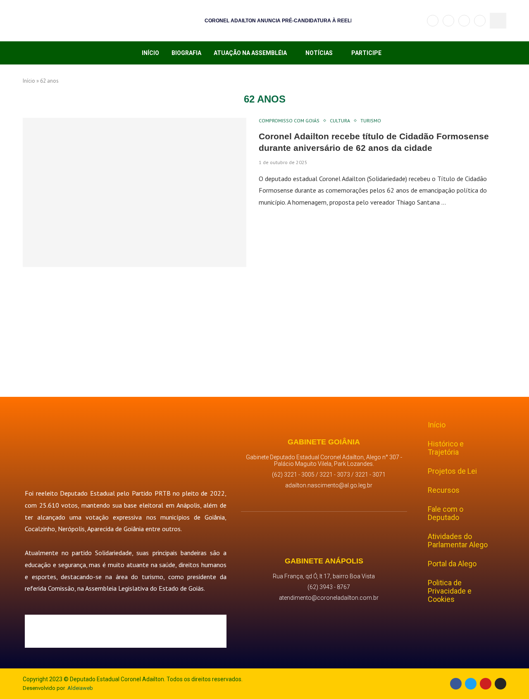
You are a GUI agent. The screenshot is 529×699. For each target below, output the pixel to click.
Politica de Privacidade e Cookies (450, 591)
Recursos (444, 490)
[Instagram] (464, 20)
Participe (366, 53)
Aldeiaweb (80, 688)
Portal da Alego (452, 563)
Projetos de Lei (452, 471)
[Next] (196, 20)
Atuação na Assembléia (250, 53)
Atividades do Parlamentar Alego (458, 540)
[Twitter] (448, 20)
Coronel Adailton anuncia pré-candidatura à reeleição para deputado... (309, 21)
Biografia (186, 53)
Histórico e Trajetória (446, 447)
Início (150, 53)
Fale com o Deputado (445, 513)
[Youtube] (480, 20)
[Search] (498, 21)
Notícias (319, 53)
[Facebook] (432, 20)
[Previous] (185, 20)
